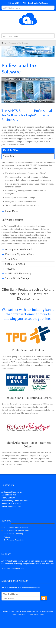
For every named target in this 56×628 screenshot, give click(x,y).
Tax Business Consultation (14, 540)
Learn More (11, 211)
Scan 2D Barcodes (15, 264)
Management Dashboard (18, 249)
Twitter (26, 29)
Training (7, 537)
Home (3, 43)
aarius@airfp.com (15, 506)
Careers (30, 614)
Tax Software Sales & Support (16, 527)
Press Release (39, 614)
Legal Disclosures (19, 614)
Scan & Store (12, 259)
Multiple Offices (11, 150)
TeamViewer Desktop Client (12, 569)
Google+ (31, 29)
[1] (44, 598)
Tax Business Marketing (13, 534)
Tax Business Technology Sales (16, 530)
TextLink (10, 268)
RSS (36, 29)
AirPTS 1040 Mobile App (18, 273)
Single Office (9, 156)
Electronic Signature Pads (19, 254)
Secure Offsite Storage (17, 278)
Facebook (21, 29)
